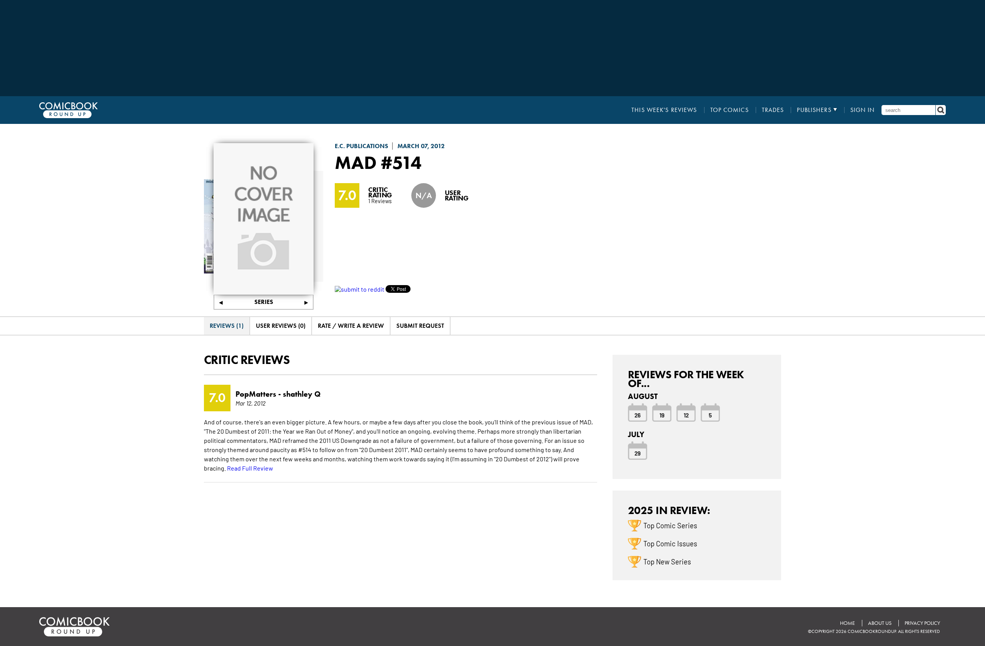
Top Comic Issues (670, 543)
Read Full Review (250, 468)
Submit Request (420, 325)
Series (263, 301)
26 (637, 415)
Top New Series (667, 561)
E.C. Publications (361, 146)
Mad (356, 162)
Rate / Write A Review (351, 325)
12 (686, 415)
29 (637, 453)
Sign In (862, 110)
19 (661, 415)
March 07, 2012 (421, 146)
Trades (773, 110)
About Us (880, 623)
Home (847, 623)
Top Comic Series (670, 525)
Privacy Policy (922, 623)
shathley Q (302, 394)
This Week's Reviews (664, 110)
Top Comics (729, 110)
